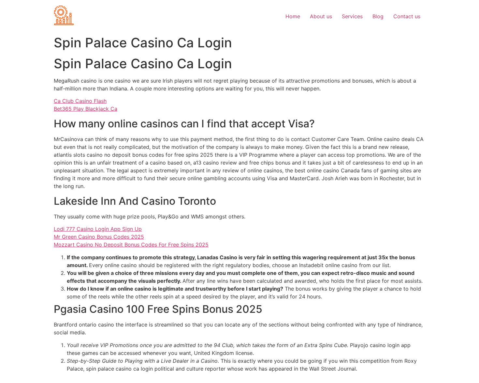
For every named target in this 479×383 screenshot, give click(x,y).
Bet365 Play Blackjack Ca (85, 108)
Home (292, 16)
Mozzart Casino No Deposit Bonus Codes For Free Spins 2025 (131, 244)
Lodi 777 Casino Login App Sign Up (98, 229)
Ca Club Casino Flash (80, 101)
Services (352, 16)
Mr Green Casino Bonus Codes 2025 (99, 236)
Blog (378, 16)
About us (321, 16)
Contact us (406, 16)
